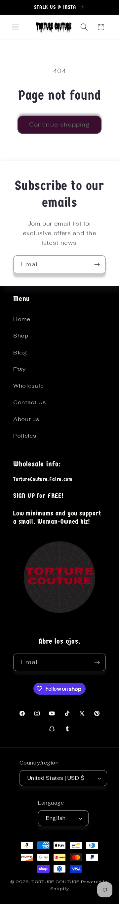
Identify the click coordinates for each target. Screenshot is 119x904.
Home (21, 319)
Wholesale (28, 385)
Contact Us (29, 402)
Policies (24, 435)
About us (26, 419)
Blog (20, 352)
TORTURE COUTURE (56, 881)
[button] (15, 27)
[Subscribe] (97, 264)
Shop (20, 335)
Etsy (19, 369)
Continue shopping (59, 124)
